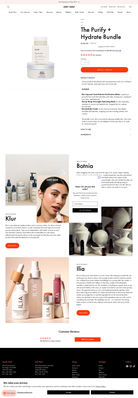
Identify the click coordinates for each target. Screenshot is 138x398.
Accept (68, 392)
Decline (112, 392)
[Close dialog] (99, 177)
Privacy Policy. (101, 386)
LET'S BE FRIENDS (85, 210)
